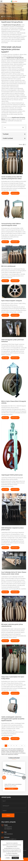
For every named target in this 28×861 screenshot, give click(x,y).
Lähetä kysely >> (15, 193)
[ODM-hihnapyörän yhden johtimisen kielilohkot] (14, 328)
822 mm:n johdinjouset (8, 266)
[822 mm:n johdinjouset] (14, 254)
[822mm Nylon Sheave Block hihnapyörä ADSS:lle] (14, 380)
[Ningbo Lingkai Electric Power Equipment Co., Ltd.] (14, 1)
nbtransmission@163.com (10, 839)
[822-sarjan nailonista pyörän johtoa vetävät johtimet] (14, 608)
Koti (4, 16)
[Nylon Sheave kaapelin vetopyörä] (14, 291)
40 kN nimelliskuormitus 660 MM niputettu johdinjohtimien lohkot (11, 177)
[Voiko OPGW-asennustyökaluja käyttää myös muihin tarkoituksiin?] (14, 772)
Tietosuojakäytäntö (14, 855)
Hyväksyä (15, 857)
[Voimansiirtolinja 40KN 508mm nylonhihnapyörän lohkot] (14, 209)
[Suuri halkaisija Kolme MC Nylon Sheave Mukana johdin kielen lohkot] (14, 560)
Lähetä (8, 815)
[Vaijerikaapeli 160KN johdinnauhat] (14, 447)
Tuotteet (9, 16)
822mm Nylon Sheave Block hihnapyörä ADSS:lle (13, 402)
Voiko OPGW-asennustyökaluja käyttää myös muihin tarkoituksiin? (13, 785)
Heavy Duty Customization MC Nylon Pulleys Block (12, 677)
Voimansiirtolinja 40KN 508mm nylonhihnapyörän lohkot (11, 224)
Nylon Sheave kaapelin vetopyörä (11, 300)
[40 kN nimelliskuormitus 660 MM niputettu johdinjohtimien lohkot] (14, 161)
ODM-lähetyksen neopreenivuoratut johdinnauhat (12, 528)
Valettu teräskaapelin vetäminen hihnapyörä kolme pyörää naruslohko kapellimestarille (12, 718)
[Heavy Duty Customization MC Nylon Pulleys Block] (14, 659)
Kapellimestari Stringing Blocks (10, 18)
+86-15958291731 (8, 827)
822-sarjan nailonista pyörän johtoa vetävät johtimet (12, 625)
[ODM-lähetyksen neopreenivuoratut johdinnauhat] (14, 509)
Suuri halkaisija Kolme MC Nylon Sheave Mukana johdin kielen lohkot (13, 573)
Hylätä (7, 857)
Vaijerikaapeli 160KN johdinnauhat (12, 475)
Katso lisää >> (5, 193)
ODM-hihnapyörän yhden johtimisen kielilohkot (12, 340)
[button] (4, 778)
